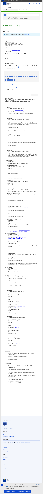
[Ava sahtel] (4, 31)
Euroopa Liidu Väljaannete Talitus (9, 426)
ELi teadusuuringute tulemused (8, 468)
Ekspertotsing (16, 18)
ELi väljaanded (5, 472)
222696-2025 (26, 34)
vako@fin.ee (17, 327)
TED (3, 22)
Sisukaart (4, 459)
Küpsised (4, 449)
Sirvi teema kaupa (23, 18)
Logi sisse (33, 3)
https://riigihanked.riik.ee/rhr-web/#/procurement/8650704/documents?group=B (19, 231)
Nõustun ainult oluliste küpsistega (23, 491)
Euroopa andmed (6, 466)
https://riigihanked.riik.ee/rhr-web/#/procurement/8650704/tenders (17, 238)
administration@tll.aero (16, 50)
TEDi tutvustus (5, 457)
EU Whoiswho (5, 470)
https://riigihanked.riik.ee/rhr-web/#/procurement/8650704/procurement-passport (18, 208)
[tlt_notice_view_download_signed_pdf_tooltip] (18, 67)
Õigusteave (5, 447)
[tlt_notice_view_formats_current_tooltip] (37, 95)
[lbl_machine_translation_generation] (12, 84)
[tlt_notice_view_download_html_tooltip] (16, 87)
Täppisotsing (10, 18)
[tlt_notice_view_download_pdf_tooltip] (5, 76)
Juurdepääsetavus (6, 451)
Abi (3, 434)
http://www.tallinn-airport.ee (20, 306)
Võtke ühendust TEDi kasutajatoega (9, 436)
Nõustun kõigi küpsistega (10, 491)
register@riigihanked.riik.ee (20, 343)
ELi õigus (4, 464)
